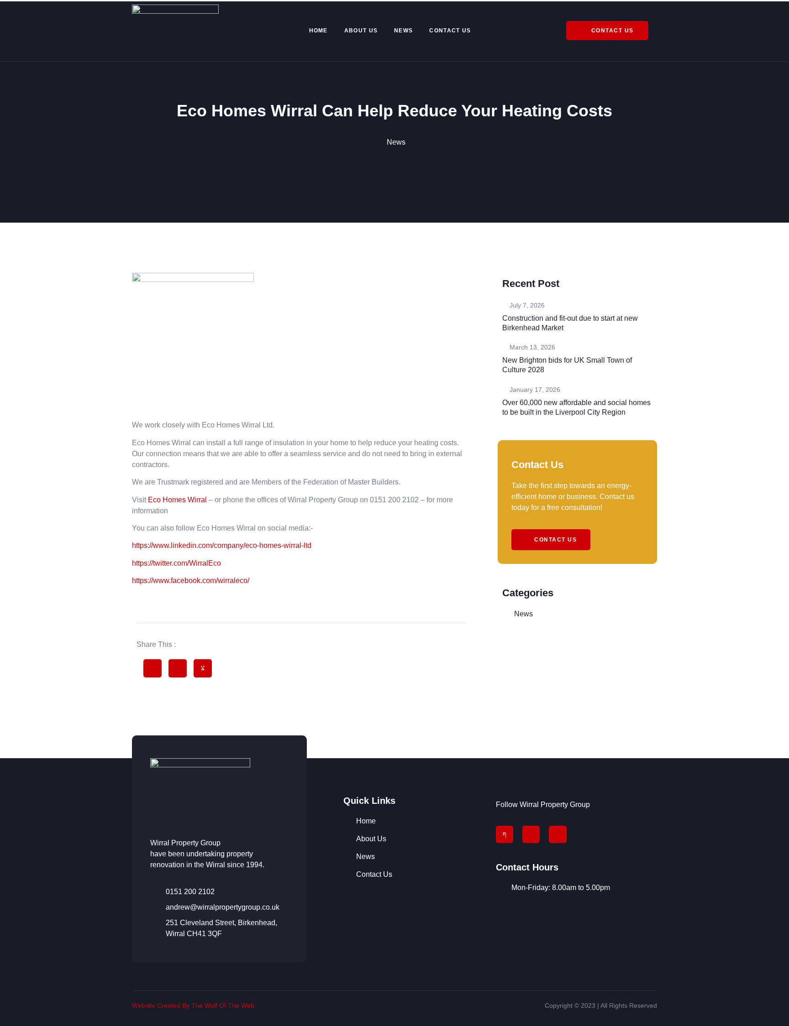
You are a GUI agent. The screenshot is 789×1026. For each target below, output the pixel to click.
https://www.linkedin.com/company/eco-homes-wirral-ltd (221, 545)
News (403, 30)
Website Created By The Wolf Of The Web (194, 1005)
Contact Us (450, 30)
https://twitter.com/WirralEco (176, 563)
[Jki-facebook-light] (504, 834)
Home (318, 30)
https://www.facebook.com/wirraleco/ (190, 580)
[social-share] (152, 668)
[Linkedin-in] (557, 834)
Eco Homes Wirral (177, 500)
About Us (361, 30)
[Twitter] (531, 834)
